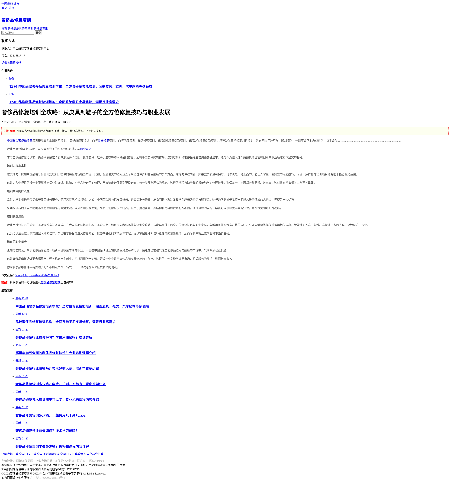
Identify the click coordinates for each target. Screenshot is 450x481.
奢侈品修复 (25, 140)
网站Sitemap (96, 460)
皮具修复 (103, 140)
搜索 (38, 33)
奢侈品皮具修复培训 (20, 28)
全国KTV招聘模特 (71, 453)
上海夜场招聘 (44, 460)
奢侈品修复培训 (65, 460)
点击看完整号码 (11, 62)
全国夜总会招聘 (93, 453)
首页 (4, 28)
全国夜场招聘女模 (48, 453)
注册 (12, 8)
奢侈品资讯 (41, 28)
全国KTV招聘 (27, 453)
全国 (10, 3)
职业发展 (85, 148)
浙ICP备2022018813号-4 (50, 477)
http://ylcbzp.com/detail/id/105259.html (37, 275)
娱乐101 (82, 460)
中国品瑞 (12, 140)
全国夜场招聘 (9, 453)
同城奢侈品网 (24, 460)
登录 (4, 8)
